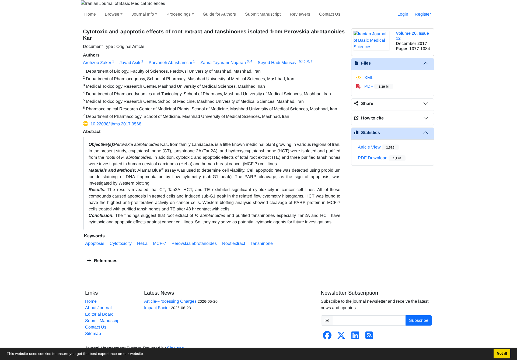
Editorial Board (99, 314)
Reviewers (300, 14)
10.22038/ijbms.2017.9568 (115, 124)
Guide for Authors (219, 14)
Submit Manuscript (263, 14)
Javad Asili (130, 62)
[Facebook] (327, 337)
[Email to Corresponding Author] (301, 61)
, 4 (250, 61)
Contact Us (329, 14)
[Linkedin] (355, 337)
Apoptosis (94, 243)
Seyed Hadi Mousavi (278, 62)
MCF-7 (159, 243)
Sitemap (93, 333)
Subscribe (418, 320)
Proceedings (178, 14)
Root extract (233, 243)
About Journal (98, 307)
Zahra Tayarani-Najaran (223, 62)
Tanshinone (261, 243)
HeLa (142, 243)
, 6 (307, 61)
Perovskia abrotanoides (194, 243)
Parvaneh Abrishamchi (170, 62)
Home (90, 14)
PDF (376, 86)
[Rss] (369, 337)
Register (423, 14)
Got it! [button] (502, 353)
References (105, 260)
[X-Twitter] (341, 337)
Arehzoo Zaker (97, 62)
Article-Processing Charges (170, 301)
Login (402, 14)
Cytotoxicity (121, 243)
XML (368, 77)
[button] (146, 354)
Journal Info (143, 14)
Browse (112, 14)
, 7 (311, 61)
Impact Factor (157, 307)
